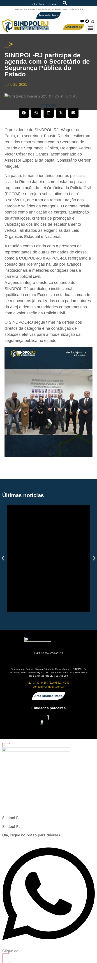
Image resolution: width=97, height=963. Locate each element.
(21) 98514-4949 (59, 682)
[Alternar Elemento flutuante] (6, 958)
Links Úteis (37, 4)
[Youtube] (82, 21)
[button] (90, 28)
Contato (53, 4)
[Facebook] (87, 21)
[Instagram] (92, 21)
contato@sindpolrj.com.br (48, 686)
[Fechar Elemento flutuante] (6, 745)
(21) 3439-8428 (37, 682)
